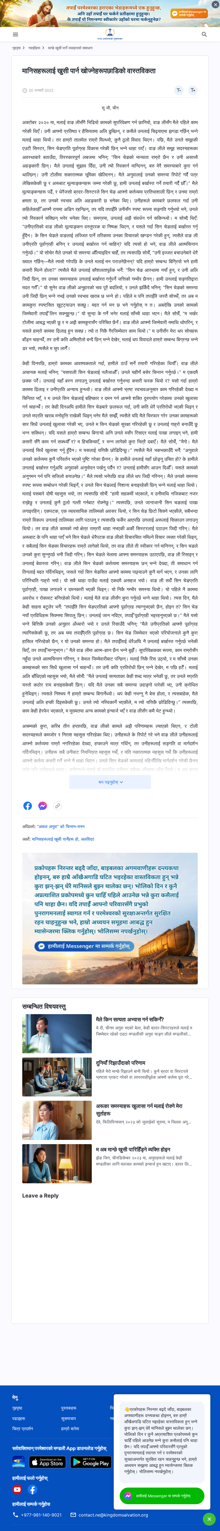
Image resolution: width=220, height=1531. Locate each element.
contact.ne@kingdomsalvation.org (113, 1515)
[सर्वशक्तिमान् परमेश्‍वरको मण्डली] (110, 34)
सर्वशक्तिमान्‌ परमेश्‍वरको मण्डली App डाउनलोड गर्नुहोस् (59, 1448)
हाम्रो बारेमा (70, 1428)
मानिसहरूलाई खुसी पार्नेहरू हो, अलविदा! (63, 839)
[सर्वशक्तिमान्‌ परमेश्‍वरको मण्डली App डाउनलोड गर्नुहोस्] (18, 1461)
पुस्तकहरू (68, 1408)
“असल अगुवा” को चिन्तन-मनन (61, 826)
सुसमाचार (68, 1418)
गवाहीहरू (34, 48)
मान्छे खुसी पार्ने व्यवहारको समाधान (70, 48)
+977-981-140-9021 (41, 1515)
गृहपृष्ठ (16, 48)
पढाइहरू (18, 1418)
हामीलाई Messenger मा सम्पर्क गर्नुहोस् (163, 1495)
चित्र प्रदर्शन (22, 1428)
